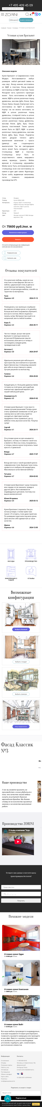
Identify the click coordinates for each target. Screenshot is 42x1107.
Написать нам (11, 258)
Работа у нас (5, 1067)
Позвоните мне (12, 253)
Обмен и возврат (6, 1074)
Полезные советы (6, 1065)
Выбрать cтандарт (21, 662)
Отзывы (3, 1063)
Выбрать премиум (21, 694)
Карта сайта (4, 1076)
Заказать (18, 239)
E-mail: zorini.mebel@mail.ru (25, 1070)
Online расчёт (13, 20)
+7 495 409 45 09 (21, 5)
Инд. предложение (21, 726)
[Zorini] (11, 15)
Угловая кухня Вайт (13, 1024)
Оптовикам (4, 1070)
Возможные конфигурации (18, 232)
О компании (5, 1061)
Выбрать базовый (21, 629)
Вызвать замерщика (26, 20)
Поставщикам (5, 1072)
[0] (31, 15)
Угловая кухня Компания (16, 989)
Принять (36, 1104)
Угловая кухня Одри (14, 954)
